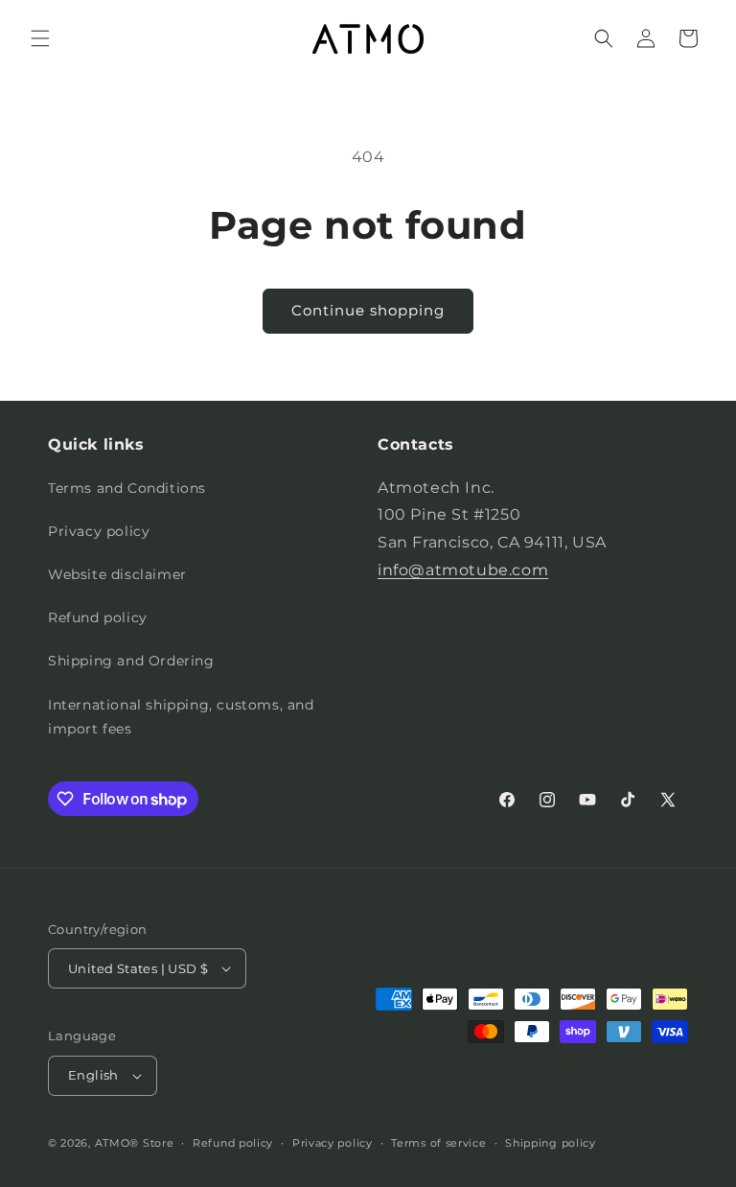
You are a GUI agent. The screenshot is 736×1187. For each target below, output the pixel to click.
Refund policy (98, 617)
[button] (40, 38)
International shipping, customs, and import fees (181, 716)
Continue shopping (368, 310)
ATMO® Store (134, 1143)
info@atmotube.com (463, 570)
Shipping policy (550, 1143)
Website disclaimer (117, 574)
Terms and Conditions (127, 488)
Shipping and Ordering (131, 660)
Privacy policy (99, 531)
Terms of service (438, 1143)
